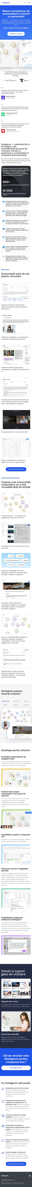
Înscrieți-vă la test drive (16, 469)
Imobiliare (26, 705)
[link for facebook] (30, 1176)
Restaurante (5, 701)
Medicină (16, 701)
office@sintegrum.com (8, 1180)
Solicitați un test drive (16, 33)
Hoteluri (15, 705)
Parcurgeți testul (16, 1068)
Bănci (5, 705)
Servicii (26, 701)
